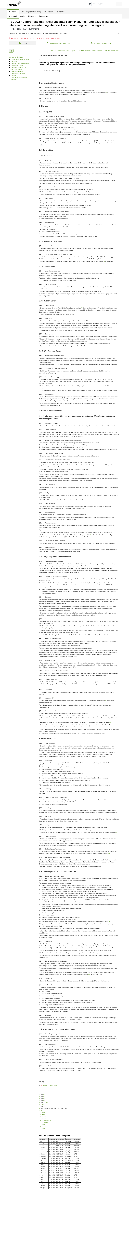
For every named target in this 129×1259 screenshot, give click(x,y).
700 (44, 1094)
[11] (116, 832)
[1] (106, 92)
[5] (107, 336)
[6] (90, 534)
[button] (90, 4)
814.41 (45, 1106)
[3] (104, 261)
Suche (22, 16)
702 (44, 1096)
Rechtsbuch (13, 12)
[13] (109, 853)
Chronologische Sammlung (31, 12)
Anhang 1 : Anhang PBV (50, 1085)
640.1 (43, 1114)
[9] (105, 700)
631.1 (43, 1128)
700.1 (44, 1100)
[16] (109, 921)
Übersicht (32, 16)
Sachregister (43, 16)
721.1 (43, 1112)
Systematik (13, 16)
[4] (82, 307)
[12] (63, 853)
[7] (46, 627)
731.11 (43, 1124)
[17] (89, 974)
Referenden (60, 12)
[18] (59, 1024)
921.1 (42, 1110)
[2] (86, 94)
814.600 (45, 1102)
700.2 (42, 1104)
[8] (53, 697)
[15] (75, 919)
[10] (110, 722)
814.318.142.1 (48, 1120)
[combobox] (64, 33)
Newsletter (48, 12)
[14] (80, 917)
